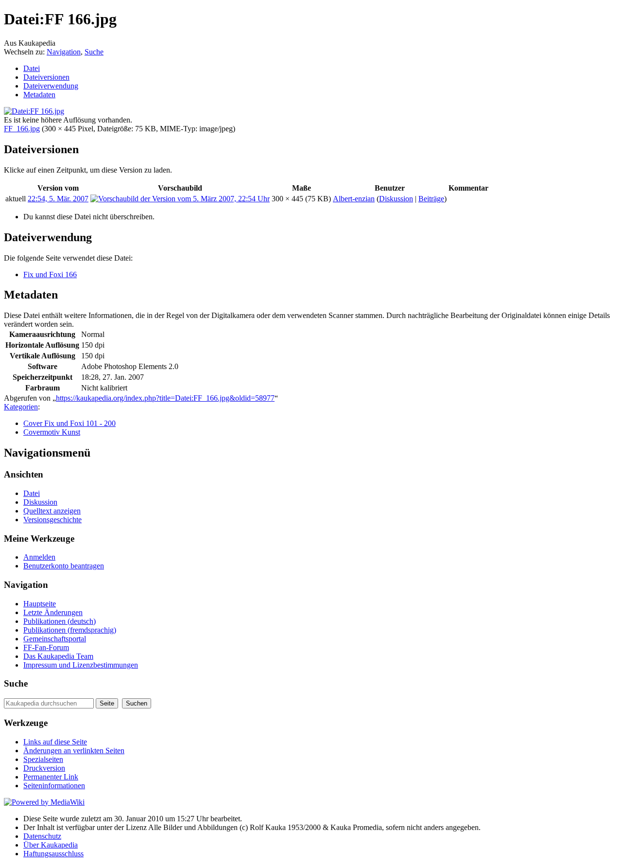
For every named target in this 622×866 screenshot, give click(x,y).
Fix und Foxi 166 (50, 274)
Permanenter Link (50, 777)
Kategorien (21, 407)
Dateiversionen (46, 77)
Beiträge (431, 198)
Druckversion (44, 768)
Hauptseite (39, 604)
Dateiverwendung (50, 86)
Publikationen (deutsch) (59, 621)
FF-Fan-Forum (46, 647)
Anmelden (39, 557)
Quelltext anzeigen (52, 511)
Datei (31, 68)
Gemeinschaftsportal (54, 639)
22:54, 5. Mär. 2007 (58, 198)
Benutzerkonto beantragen (63, 566)
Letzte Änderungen (53, 612)
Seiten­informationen (54, 785)
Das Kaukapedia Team (58, 656)
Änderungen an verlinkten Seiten (73, 750)
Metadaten (39, 94)
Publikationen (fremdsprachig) (69, 630)
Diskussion (396, 198)
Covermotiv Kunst (51, 432)
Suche (94, 52)
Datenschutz (42, 836)
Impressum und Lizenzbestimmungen (80, 665)
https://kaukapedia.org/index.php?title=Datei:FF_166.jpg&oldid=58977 (165, 398)
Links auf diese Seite (55, 742)
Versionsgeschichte (52, 519)
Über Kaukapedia (50, 845)
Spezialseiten (43, 759)
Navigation (64, 52)
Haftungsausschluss (53, 853)
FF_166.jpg (22, 128)
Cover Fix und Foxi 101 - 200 (69, 423)
